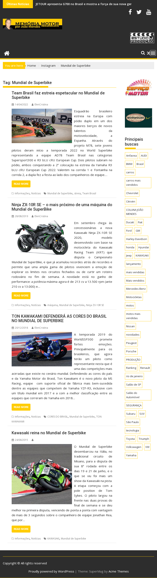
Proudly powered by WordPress (51, 571)
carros (130, 172)
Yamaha (131, 455)
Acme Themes (119, 571)
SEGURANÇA (133, 405)
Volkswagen (133, 447)
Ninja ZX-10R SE (95, 305)
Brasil (140, 164)
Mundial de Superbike (60, 193)
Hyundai (143, 247)
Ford (129, 230)
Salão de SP (133, 384)
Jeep (129, 255)
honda (130, 247)
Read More (21, 183)
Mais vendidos (135, 280)
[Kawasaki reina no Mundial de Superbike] (42, 446)
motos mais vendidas (133, 316)
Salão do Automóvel (132, 395)
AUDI (144, 155)
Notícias (36, 193)
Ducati (130, 222)
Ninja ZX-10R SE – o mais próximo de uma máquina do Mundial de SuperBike (62, 207)
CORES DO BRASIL (57, 416)
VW (147, 447)
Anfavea (131, 155)
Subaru (130, 414)
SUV (142, 414)
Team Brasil (89, 193)
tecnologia (132, 430)
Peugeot (131, 343)
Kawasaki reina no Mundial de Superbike (49, 432)
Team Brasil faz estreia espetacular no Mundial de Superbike (58, 95)
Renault (145, 368)
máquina (52, 305)
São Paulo (132, 422)
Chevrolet (132, 193)
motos (130, 305)
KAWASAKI (53, 538)
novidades (132, 334)
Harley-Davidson (136, 239)
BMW (129, 164)
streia (77, 193)
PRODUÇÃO (133, 359)
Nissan (130, 326)
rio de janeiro (134, 376)
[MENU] (153, 53)
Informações (22, 193)
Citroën (130, 201)
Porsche (131, 351)
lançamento (133, 264)
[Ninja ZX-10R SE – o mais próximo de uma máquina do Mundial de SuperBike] (42, 223)
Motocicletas (134, 297)
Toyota (130, 439)
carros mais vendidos (133, 183)
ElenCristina (41, 104)
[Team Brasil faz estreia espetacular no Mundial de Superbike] (42, 111)
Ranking (131, 368)
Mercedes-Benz (136, 289)
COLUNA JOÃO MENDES (134, 212)
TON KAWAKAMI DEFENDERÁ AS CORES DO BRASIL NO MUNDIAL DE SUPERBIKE (59, 318)
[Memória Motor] (6, 53)
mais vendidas (135, 272)
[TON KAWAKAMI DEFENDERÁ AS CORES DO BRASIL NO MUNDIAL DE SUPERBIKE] (42, 334)
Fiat (140, 222)
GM (138, 230)
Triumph (144, 439)
